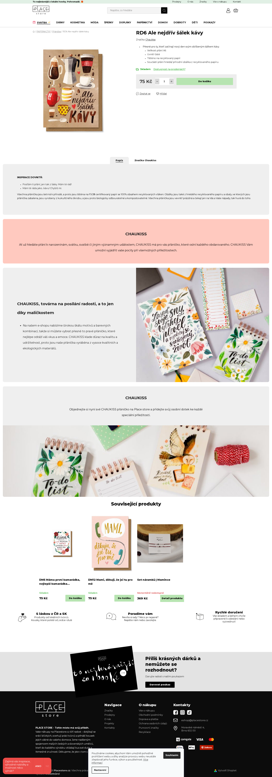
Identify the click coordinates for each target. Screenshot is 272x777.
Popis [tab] (119, 160)
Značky (203, 1)
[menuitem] (43, 22)
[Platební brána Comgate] (196, 739)
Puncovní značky (149, 727)
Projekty (109, 723)
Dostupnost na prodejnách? (169, 69)
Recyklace (145, 732)
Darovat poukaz (160, 684)
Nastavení (100, 770)
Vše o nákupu (220, 1)
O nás (190, 1)
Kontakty (109, 727)
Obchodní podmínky (151, 715)
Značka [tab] (145, 160)
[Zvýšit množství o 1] (171, 81)
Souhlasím (171, 755)
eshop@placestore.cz (194, 720)
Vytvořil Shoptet (227, 770)
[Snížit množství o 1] (157, 81)
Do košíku (204, 81)
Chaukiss (150, 39)
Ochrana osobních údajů (153, 723)
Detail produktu (172, 598)
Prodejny (176, 1)
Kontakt (237, 1)
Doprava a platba (148, 719)
